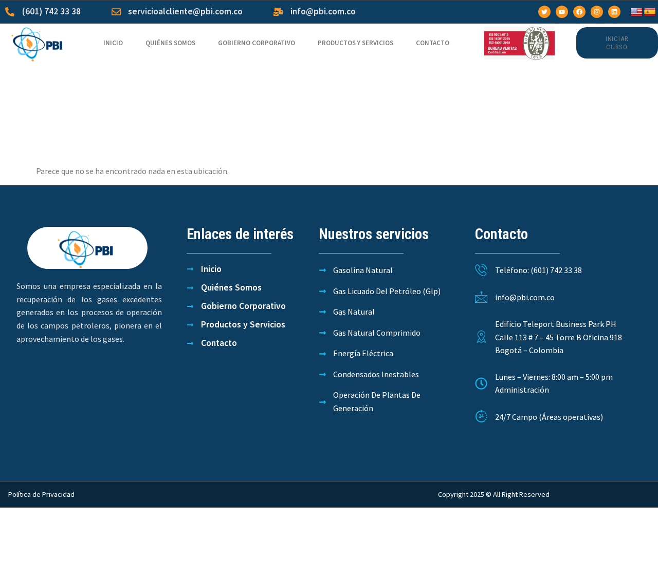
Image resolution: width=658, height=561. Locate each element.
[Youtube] (562, 12)
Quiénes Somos (170, 42)
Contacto (432, 42)
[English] (636, 12)
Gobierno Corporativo (256, 42)
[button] (617, 43)
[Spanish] (650, 12)
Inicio (113, 42)
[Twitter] (544, 12)
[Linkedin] (614, 12)
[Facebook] (579, 12)
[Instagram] (597, 12)
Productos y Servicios (355, 42)
